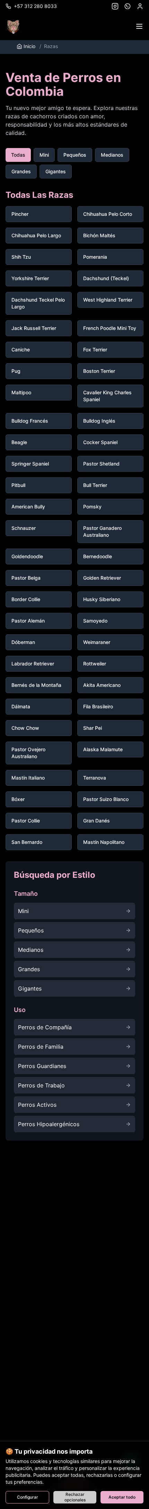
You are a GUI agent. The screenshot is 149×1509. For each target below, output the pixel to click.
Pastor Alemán (28, 621)
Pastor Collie (25, 820)
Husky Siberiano (101, 599)
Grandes (21, 171)
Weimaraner (96, 642)
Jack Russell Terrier (33, 328)
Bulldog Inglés (99, 421)
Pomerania (95, 257)
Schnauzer (23, 528)
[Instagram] (115, 6)
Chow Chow (25, 728)
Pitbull (18, 485)
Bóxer (18, 799)
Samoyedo (95, 621)
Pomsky (92, 506)
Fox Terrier (95, 349)
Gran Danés (96, 820)
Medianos (112, 155)
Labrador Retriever (32, 663)
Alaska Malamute (103, 749)
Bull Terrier (95, 485)
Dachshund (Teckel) (106, 278)
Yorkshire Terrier (30, 278)
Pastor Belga (26, 578)
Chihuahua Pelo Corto (107, 214)
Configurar (27, 1497)
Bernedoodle (97, 556)
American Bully (28, 506)
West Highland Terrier (107, 300)
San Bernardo (26, 842)
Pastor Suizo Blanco (106, 799)
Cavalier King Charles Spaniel (107, 395)
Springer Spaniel (30, 464)
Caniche (20, 349)
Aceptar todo (121, 1497)
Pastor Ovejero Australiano (28, 752)
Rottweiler (94, 663)
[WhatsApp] (127, 6)
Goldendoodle (27, 556)
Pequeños (74, 155)
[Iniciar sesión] (140, 6)
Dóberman (23, 642)
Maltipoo (21, 392)
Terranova (94, 778)
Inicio (29, 46)
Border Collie (25, 599)
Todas (18, 155)
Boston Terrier (99, 371)
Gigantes (55, 171)
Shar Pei (92, 728)
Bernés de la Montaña (36, 685)
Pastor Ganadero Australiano (102, 531)
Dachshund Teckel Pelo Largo (38, 303)
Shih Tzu (21, 257)
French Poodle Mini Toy (109, 328)
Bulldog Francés (29, 421)
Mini (44, 155)
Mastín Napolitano (103, 842)
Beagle (19, 442)
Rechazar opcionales (75, 1497)
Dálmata (20, 706)
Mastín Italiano (28, 778)
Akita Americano (102, 685)
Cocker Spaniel (100, 442)
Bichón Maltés (99, 235)
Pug (15, 371)
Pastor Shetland (101, 464)
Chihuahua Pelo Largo (36, 235)
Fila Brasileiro (98, 706)
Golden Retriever (102, 578)
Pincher (19, 214)
